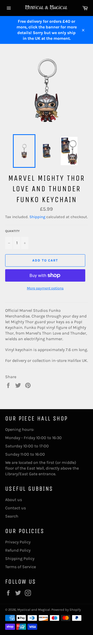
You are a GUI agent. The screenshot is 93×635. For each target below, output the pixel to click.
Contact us (15, 507)
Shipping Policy (19, 558)
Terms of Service (20, 566)
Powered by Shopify (66, 610)
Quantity (12, 231)
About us (13, 499)
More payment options (45, 288)
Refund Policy (17, 550)
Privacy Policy (17, 541)
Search (11, 516)
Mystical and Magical (33, 610)
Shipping (37, 217)
